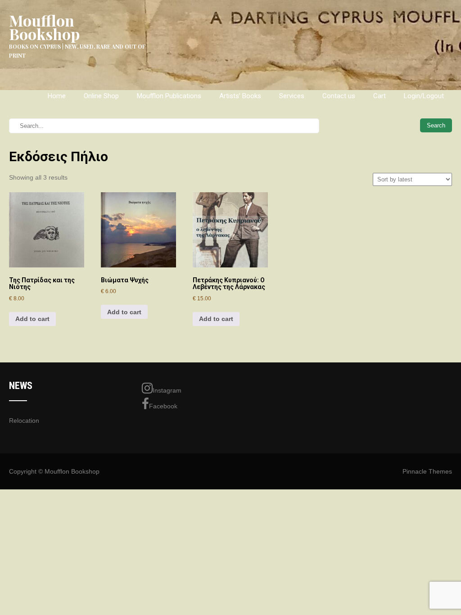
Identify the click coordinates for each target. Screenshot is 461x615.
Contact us (338, 96)
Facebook (163, 406)
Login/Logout (424, 96)
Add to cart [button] (32, 318)
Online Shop (101, 96)
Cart (379, 96)
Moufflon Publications (169, 96)
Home (57, 96)
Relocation (24, 420)
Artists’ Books (240, 96)
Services (291, 96)
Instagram (167, 390)
